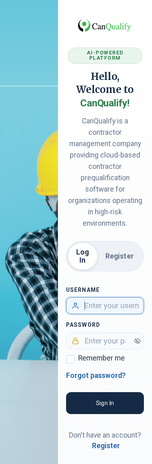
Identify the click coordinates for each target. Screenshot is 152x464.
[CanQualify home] (105, 25)
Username (83, 290)
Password (83, 325)
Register (119, 256)
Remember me (101, 358)
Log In (82, 256)
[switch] (137, 341)
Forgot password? (96, 375)
